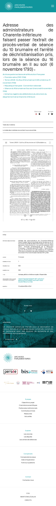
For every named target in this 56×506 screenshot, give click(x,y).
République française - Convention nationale (23, 86)
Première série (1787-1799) (15, 77)
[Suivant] (31, 215)
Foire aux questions (28, 462)
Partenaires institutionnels (28, 408)
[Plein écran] (50, 142)
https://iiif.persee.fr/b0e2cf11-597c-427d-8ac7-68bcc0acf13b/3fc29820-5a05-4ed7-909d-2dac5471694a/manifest (31, 280)
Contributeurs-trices (28, 411)
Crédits (28, 500)
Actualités (28, 416)
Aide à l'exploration (28, 460)
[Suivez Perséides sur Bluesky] (31, 310)
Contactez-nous (28, 480)
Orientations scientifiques (28, 405)
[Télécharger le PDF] (36, 114)
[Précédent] (25, 215)
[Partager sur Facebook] (48, 114)
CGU (28, 493)
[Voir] (34, 69)
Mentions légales (28, 497)
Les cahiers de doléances (28, 439)
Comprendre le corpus (28, 457)
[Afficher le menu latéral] (6, 142)
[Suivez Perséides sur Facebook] (24, 310)
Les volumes (28, 434)
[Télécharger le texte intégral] (39, 114)
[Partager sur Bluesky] (52, 114)
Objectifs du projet (28, 402)
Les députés (28, 437)
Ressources (28, 414)
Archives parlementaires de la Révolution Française (24, 74)
